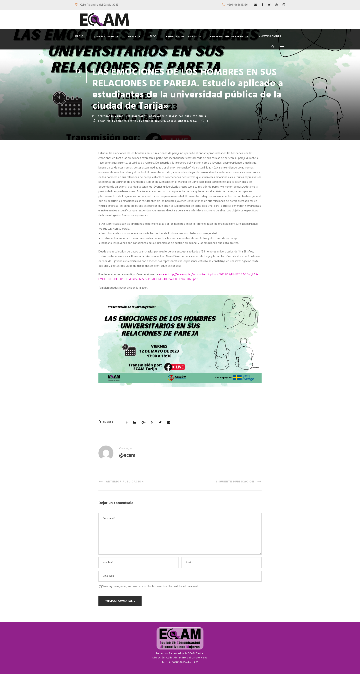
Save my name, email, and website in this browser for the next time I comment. (150, 586)
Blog (153, 36)
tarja (193, 121)
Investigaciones (269, 36)
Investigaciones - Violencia (187, 116)
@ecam (127, 455)
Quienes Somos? (103, 36)
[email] (255, 5)
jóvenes (160, 121)
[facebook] (262, 5)
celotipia (104, 121)
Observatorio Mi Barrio (227, 36)
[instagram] (284, 5)
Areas (132, 36)
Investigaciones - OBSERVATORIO (146, 116)
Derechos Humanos (110, 116)
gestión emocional (141, 121)
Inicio (79, 36)
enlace (163, 274)
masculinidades (177, 121)
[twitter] (269, 5)
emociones (119, 121)
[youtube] (276, 5)
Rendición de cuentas (181, 36)
